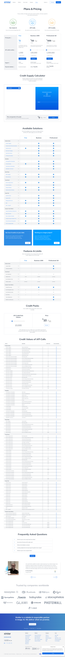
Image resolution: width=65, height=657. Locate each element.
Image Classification (38, 635)
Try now (53, 117)
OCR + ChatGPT (8, 205)
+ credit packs (21, 55)
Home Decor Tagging (9, 150)
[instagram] (11, 643)
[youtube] (9, 643)
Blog (46, 640)
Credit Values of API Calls (55, 110)
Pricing (36, 2)
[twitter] (7, 643)
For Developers (57, 640)
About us (47, 635)
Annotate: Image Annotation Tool (11, 218)
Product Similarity (8, 187)
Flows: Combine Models (38, 639)
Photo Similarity (8, 176)
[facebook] (6, 643)
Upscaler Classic (8, 195)
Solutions (14, 2)
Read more (32, 555)
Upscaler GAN (8, 198)
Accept (53, 653)
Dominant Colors (8, 148)
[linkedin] (4, 643)
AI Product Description (9, 155)
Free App (52, 2)
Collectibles (27, 642)
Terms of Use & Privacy (47, 655)
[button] (63, 646)
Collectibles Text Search (9, 168)
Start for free (22, 58)
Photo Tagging (8, 174)
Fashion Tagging (8, 143)
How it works (25, 2)
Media (47, 639)
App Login (56, 635)
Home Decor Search (9, 153)
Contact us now (32, 624)
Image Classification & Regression (11, 211)
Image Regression (37, 636)
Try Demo (58, 2)
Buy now (33, 58)
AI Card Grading (8, 163)
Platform (19, 2)
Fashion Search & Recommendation (11, 145)
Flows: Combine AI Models (10, 216)
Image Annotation (37, 640)
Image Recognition (28, 635)
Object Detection (8, 213)
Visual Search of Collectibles (10, 166)
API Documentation (58, 639)
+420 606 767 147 (8, 640)
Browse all (27, 643)
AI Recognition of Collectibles (10, 161)
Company (31, 2)
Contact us (45, 2)
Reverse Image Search (9, 182)
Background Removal (9, 200)
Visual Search (27, 636)
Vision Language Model (9, 223)
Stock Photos (27, 640)
